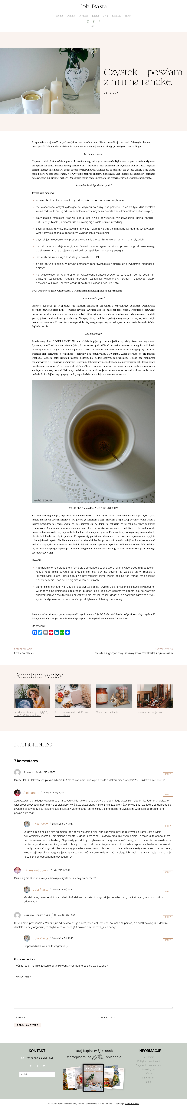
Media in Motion (132, 1103)
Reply (168, 774)
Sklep (128, 15)
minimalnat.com (34, 870)
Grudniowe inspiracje (107, 712)
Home (59, 15)
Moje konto (148, 1069)
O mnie (71, 15)
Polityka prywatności (148, 1061)
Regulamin (148, 1057)
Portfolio (83, 15)
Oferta (95, 15)
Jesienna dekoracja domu (150, 712)
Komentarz (23, 976)
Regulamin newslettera (148, 1065)
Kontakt (116, 15)
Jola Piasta (93, 6)
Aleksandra (31, 793)
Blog (105, 15)
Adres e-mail (107, 1017)
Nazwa (20, 1017)
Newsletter (148, 1077)
